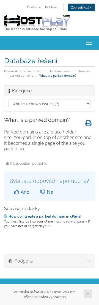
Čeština (32, 7)
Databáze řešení (60, 71)
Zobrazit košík (81, 7)
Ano (24, 192)
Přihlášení (52, 7)
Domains (84, 71)
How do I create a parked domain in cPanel (44, 216)
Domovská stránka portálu (23, 71)
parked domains (21, 75)
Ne (49, 192)
